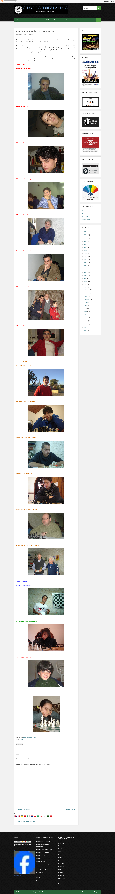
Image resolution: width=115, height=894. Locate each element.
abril (85, 314)
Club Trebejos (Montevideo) (44, 867)
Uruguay (60, 884)
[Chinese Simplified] (51, 816)
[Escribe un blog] (19, 744)
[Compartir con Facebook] (22, 744)
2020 (86, 250)
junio (85, 308)
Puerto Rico (61, 878)
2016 (86, 263)
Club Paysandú (40, 855)
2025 (86, 235)
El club (29, 19)
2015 (86, 266)
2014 (86, 269)
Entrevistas (57, 19)
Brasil (60, 849)
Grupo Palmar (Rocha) (42, 870)
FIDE (59, 860)
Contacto (78, 19)
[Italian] (28, 816)
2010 (86, 281)
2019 (86, 253)
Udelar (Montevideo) (42, 880)
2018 (86, 256)
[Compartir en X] (20, 744)
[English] (15, 816)
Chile (59, 852)
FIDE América (62, 863)
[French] (19, 816)
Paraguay (61, 875)
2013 (86, 272)
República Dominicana (64, 881)
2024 (86, 238)
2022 (86, 244)
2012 (86, 275)
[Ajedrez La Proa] (24, 873)
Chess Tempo (86, 219)
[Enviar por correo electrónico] (17, 744)
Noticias (19, 19)
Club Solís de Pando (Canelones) (45, 864)
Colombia (61, 854)
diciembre (87, 290)
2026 (86, 232)
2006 (86, 331)
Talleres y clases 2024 (42, 19)
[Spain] (25, 816)
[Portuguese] (38, 816)
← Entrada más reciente (23, 809)
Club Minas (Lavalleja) (42, 852)
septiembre (87, 299)
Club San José (40, 861)
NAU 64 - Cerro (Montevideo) (44, 873)
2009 (86, 284)
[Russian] (35, 816)
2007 (86, 327)
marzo (86, 317)
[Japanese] (41, 816)
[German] (22, 816)
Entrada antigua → (71, 809)
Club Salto (39, 858)
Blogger (96, 892)
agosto (86, 302)
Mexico (60, 869)
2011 (85, 278)
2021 (86, 247)
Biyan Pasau (42, 892)
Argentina (61, 843)
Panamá (60, 872)
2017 (86, 259)
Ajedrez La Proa (17, 850)
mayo (85, 311)
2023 (86, 241)
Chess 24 (85, 216)
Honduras (61, 866)
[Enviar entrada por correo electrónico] (17, 741)
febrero (86, 321)
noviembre (87, 293)
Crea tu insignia (17, 875)
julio (85, 305)
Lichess (84, 211)
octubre (86, 296)
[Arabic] (48, 816)
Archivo (68, 19)
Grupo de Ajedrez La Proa (29, 737)
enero (86, 324)
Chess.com (85, 214)
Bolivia (60, 846)
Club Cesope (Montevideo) (44, 849)
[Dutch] (32, 816)
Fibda (60, 857)
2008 (86, 287)
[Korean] (45, 816)
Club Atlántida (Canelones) (44, 841)
